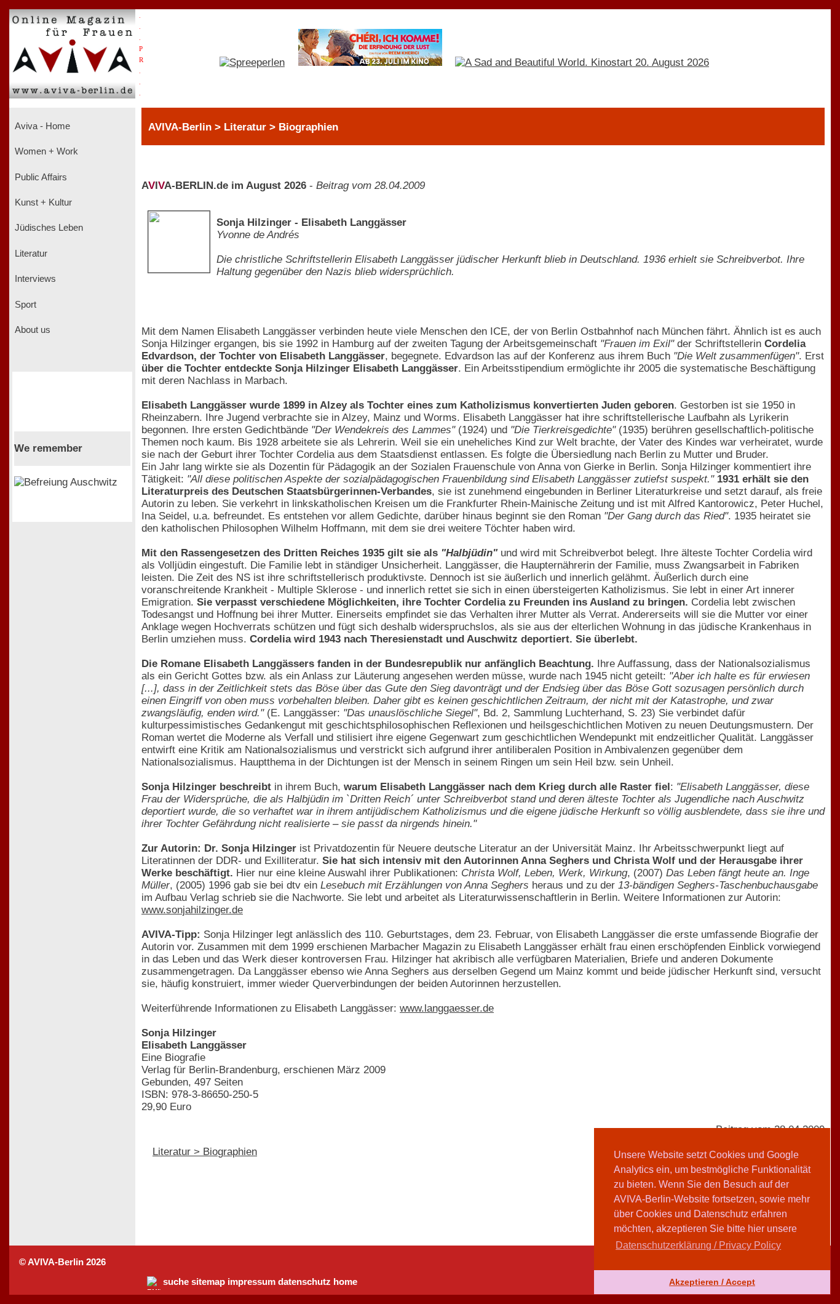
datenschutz (304, 1282)
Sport (24, 305)
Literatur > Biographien (205, 1152)
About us (31, 330)
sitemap (208, 1282)
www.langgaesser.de (447, 1008)
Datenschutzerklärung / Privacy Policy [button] (698, 1245)
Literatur (29, 253)
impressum (251, 1282)
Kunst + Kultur (42, 202)
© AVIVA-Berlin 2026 (62, 1262)
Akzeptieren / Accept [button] (712, 1282)
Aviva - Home (41, 126)
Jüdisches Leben (47, 228)
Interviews (34, 279)
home (345, 1282)
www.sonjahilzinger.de (192, 910)
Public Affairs (39, 177)
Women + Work (45, 151)
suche (176, 1282)
